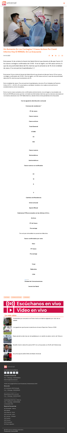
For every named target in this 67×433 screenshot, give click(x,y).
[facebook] (49, 55)
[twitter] (52, 55)
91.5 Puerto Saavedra (9, 424)
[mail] (62, 55)
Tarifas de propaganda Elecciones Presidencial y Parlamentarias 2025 (20, 383)
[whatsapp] (59, 55)
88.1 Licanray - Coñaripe (10, 416)
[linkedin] (55, 55)
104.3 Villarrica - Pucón (9, 412)
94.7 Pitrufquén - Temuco (10, 408)
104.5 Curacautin (8, 422)
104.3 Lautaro (7, 418)
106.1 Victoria (7, 420)
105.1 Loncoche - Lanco (9, 414)
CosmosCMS (14, 431)
